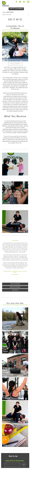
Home (4, 12)
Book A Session (15, 64)
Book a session (15, 284)
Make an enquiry (15, 287)
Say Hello (15, 290)
